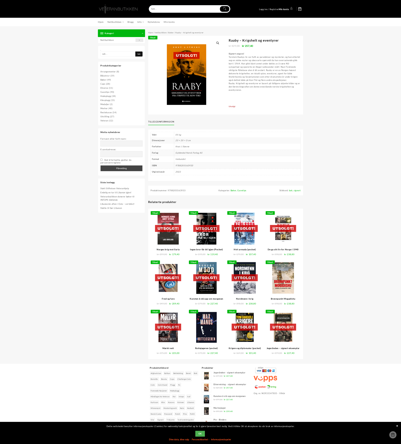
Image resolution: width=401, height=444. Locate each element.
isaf (188, 396)
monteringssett (170, 408)
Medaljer (104, 104)
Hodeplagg (105, 96)
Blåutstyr (105, 75)
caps (172, 379)
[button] (218, 43)
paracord (168, 414)
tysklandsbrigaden (186, 420)
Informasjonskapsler (221, 439)
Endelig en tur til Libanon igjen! (115, 192)
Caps (102, 84)
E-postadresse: (108, 149)
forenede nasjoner (159, 391)
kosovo (171, 402)
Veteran (104, 120)
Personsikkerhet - (201, 439)
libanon (190, 402)
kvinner (180, 402)
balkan (167, 373)
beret (188, 373)
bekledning (178, 373)
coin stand (162, 385)
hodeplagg (174, 391)
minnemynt (155, 408)
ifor (174, 396)
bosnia (164, 379)
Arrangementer (108, 71)
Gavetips (104, 92)
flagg (172, 385)
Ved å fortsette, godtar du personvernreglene (116, 161)
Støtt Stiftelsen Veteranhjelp (114, 188)
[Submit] (224, 9)
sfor (152, 420)
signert (297, 190)
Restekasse (106, 112)
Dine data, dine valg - (180, 439)
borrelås (154, 379)
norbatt (190, 408)
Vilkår (282, 393)
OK (200, 433)
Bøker (103, 80)
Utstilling (104, 116)
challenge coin (184, 379)
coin (153, 385)
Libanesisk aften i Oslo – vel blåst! (117, 204)
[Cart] (300, 9)
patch (177, 414)
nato (182, 408)
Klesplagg (105, 100)
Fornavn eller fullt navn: (113, 138)
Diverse (104, 88)
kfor (163, 402)
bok (291, 190)
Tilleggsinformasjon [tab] (161, 121)
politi (192, 414)
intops (181, 396)
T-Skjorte (170, 420)
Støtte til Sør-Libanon (111, 208)
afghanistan (156, 373)
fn (179, 385)
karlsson (154, 402)
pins (185, 414)
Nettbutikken (107, 40)
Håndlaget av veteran (160, 396)
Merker (104, 108)
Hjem (150, 32)
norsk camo (156, 414)
